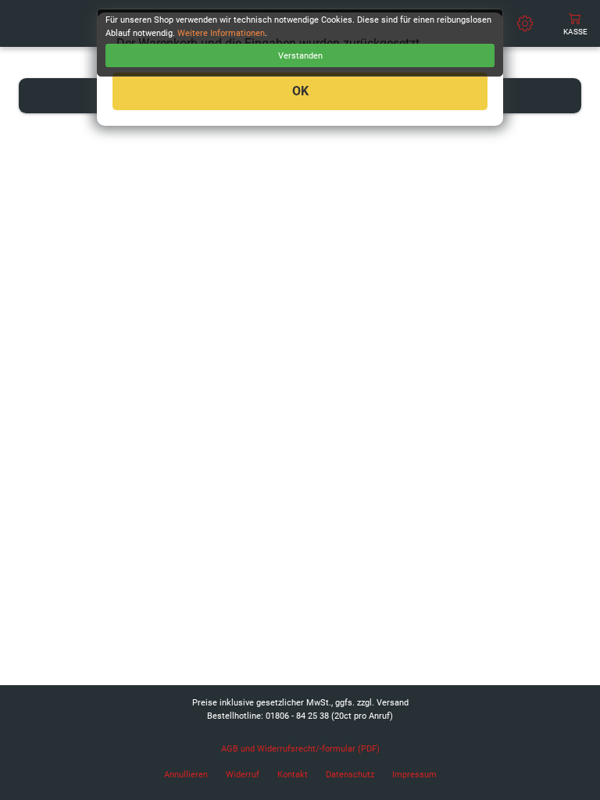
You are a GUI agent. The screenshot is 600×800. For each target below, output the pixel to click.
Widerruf (242, 775)
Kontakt (292, 775)
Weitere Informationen (221, 33)
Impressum (414, 775)
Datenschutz (350, 775)
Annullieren (186, 775)
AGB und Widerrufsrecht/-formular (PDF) (300, 749)
